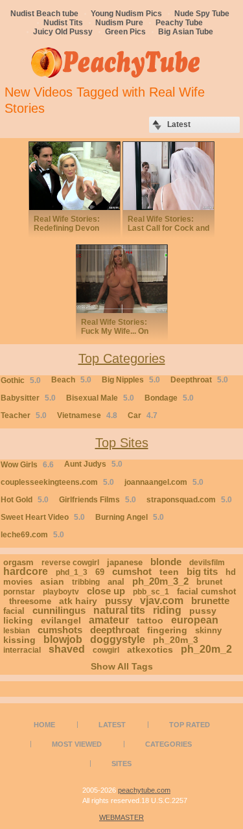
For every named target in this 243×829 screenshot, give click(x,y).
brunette (210, 600)
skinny (208, 630)
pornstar (19, 591)
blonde (165, 561)
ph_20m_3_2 (160, 581)
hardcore (25, 571)
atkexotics (150, 649)
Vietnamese (87, 415)
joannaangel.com (163, 482)
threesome (30, 601)
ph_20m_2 (206, 649)
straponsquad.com (189, 499)
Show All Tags (122, 666)
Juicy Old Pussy (63, 31)
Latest (112, 725)
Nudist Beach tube (44, 13)
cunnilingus (59, 610)
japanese (125, 562)
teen (169, 571)
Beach (71, 379)
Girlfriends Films (97, 499)
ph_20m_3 (175, 640)
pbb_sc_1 (151, 591)
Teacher (24, 415)
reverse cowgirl (70, 562)
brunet (209, 582)
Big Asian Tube (185, 31)
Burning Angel (129, 517)
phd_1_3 (71, 572)
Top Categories (121, 358)
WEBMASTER (121, 817)
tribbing (86, 582)
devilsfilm (207, 562)
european (194, 619)
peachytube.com (144, 790)
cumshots (60, 629)
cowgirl (106, 650)
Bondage (169, 398)
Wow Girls (27, 464)
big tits (202, 571)
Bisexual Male (100, 398)
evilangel (61, 620)
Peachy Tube (179, 22)
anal (116, 582)
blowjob (62, 639)
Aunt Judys (93, 464)
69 (99, 572)
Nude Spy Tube (201, 13)
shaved (67, 649)
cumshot (132, 571)
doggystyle (117, 639)
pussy (118, 600)
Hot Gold (25, 499)
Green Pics (125, 31)
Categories (168, 744)
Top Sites (121, 443)
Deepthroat (199, 379)
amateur (109, 619)
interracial (22, 650)
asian (52, 581)
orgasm (18, 562)
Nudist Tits (63, 22)
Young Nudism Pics (126, 13)
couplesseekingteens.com (57, 482)
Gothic (21, 380)
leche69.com (32, 534)
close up (106, 590)
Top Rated (189, 725)
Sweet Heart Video (43, 517)
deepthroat (114, 629)
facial (14, 611)
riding (167, 610)
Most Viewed (77, 744)
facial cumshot (206, 591)
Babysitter (28, 398)
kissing (19, 640)
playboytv (61, 591)
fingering (167, 630)
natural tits (119, 610)
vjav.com (161, 600)
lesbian (16, 630)
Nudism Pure (119, 22)
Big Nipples (131, 379)
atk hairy (78, 601)
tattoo (150, 620)
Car (142, 415)
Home (44, 725)
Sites (121, 763)
